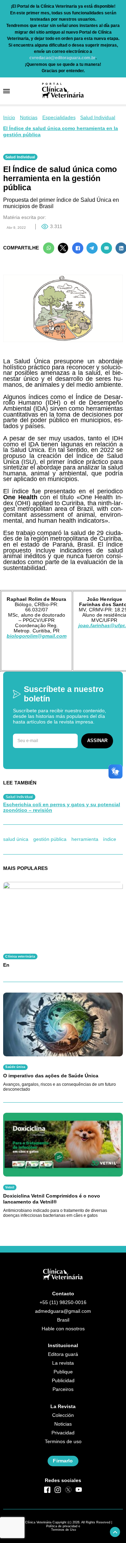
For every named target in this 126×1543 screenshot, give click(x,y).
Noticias (28, 117)
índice (109, 839)
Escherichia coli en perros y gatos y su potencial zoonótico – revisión (61, 807)
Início (9, 117)
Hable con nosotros (63, 1328)
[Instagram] (58, 1490)
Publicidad (63, 1380)
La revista (63, 1363)
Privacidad (63, 1432)
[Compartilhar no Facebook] (77, 248)
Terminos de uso (63, 1441)
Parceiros (63, 1389)
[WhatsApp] (48, 248)
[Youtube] (79, 1490)
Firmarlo (63, 1460)
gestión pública (49, 839)
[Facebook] (47, 1490)
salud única (15, 839)
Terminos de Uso (63, 1529)
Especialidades (59, 117)
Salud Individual (97, 117)
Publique (63, 1371)
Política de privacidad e (63, 1526)
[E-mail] (106, 248)
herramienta (84, 839)
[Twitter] (63, 248)
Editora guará (63, 1354)
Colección (63, 1415)
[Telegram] (92, 248)
